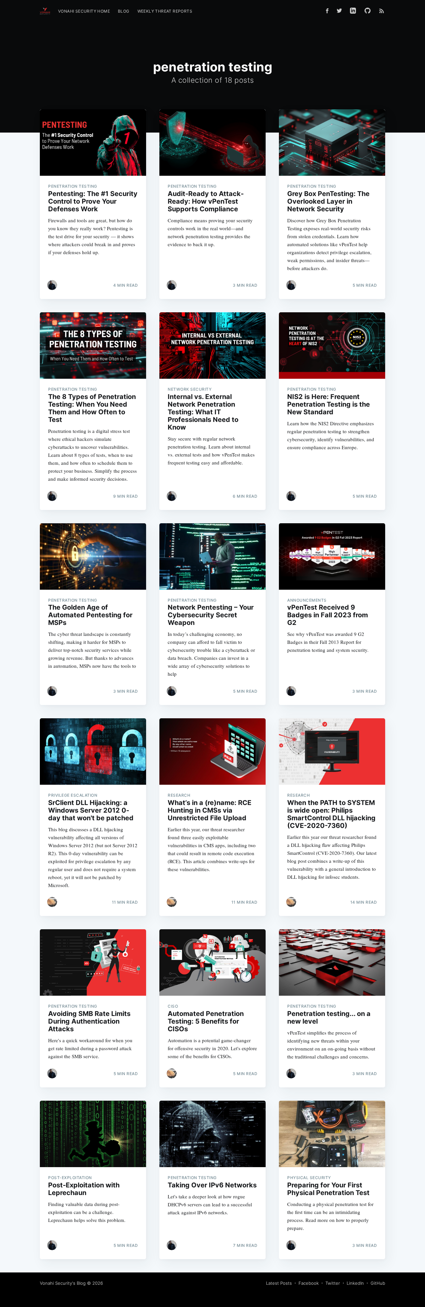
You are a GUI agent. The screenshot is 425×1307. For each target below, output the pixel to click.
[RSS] (381, 11)
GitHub (378, 1283)
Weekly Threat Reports (164, 11)
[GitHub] (369, 10)
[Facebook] (327, 11)
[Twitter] (339, 10)
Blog (123, 11)
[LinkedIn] (353, 10)
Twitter (332, 1283)
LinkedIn (355, 1283)
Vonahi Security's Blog (63, 1283)
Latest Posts (279, 1283)
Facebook (308, 1283)
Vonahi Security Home (84, 11)
